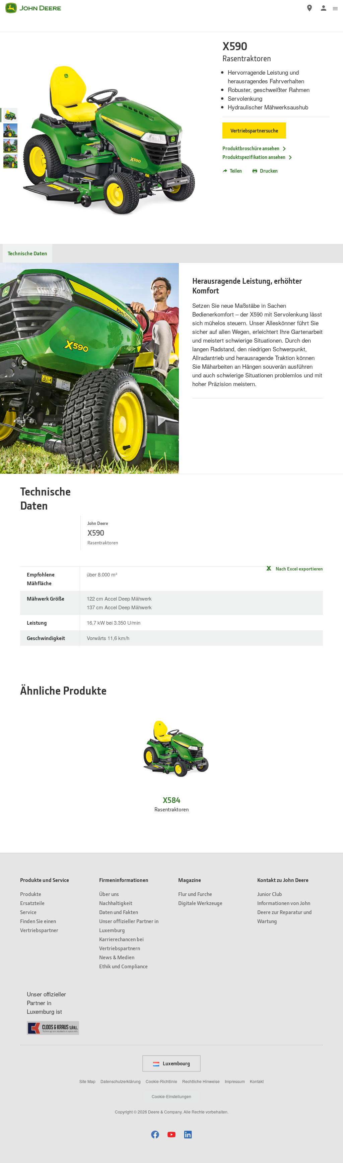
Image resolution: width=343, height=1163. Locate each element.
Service (28, 911)
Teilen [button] (236, 170)
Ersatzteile (32, 902)
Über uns (109, 893)
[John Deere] (37, 8)
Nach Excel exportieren (299, 568)
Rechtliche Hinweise (201, 1081)
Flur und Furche (195, 893)
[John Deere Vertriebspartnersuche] (309, 8)
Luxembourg (176, 1063)
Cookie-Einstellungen (171, 1096)
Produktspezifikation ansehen (253, 157)
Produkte (30, 893)
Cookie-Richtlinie (161, 1081)
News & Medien (116, 957)
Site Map (87, 1081)
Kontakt (257, 1081)
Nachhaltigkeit (115, 902)
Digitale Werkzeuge (200, 902)
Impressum (235, 1081)
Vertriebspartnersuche (254, 130)
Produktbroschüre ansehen (250, 148)
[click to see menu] (335, 8)
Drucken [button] (269, 170)
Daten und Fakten (118, 911)
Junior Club (269, 893)
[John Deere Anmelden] (323, 8)
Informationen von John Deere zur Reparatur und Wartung (284, 911)
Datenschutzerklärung (120, 1081)
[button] (155, 1134)
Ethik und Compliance (123, 966)
